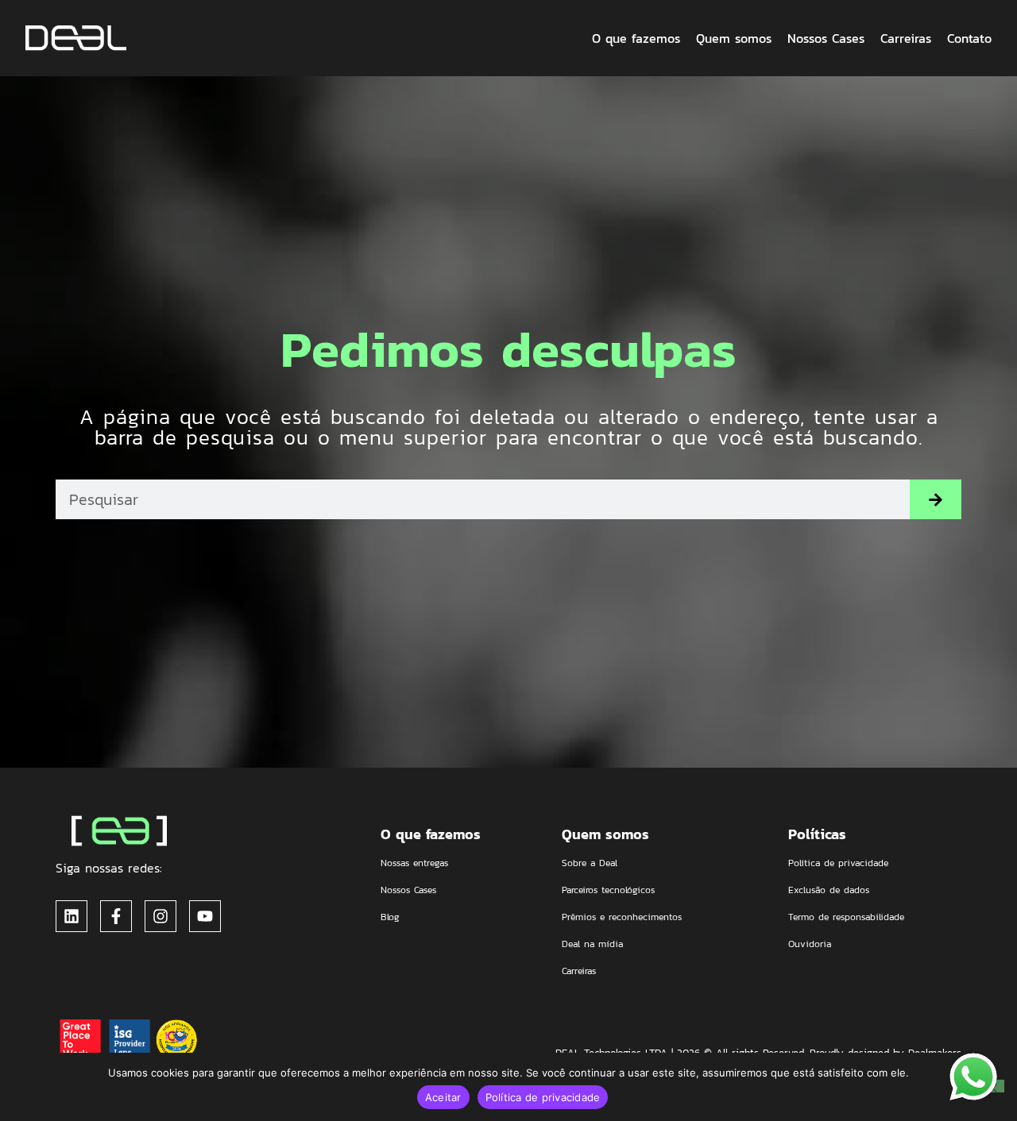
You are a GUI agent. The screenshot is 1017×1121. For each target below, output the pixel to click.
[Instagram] (160, 916)
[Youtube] (205, 916)
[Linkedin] (71, 916)
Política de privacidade (543, 1097)
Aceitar (443, 1097)
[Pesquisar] (935, 499)
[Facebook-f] (116, 916)
